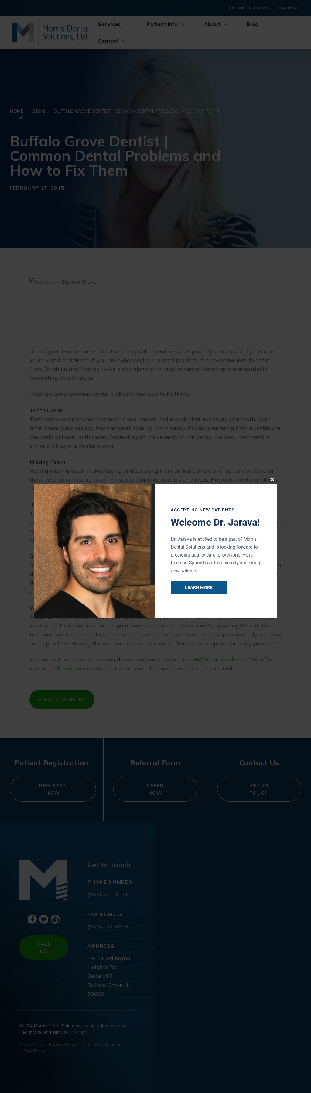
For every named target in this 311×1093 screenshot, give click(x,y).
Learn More (199, 587)
